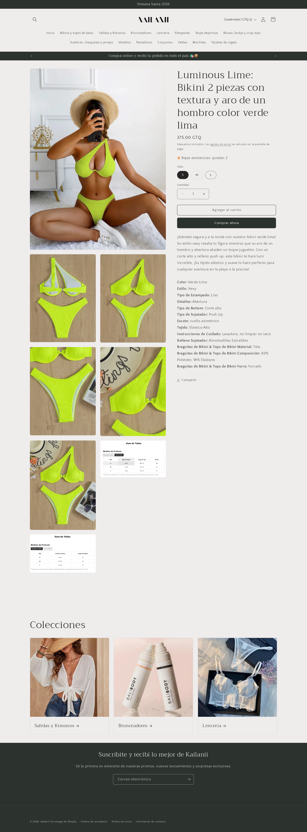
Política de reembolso (94, 821)
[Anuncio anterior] (31, 56)
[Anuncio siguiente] (275, 56)
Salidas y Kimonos (54, 725)
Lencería (211, 725)
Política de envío (122, 821)
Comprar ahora (226, 223)
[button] (35, 19)
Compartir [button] (189, 380)
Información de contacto (150, 821)
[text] (227, 259)
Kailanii (45, 821)
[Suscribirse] (189, 779)
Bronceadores (132, 725)
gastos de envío (221, 144)
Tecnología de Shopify (63, 821)
